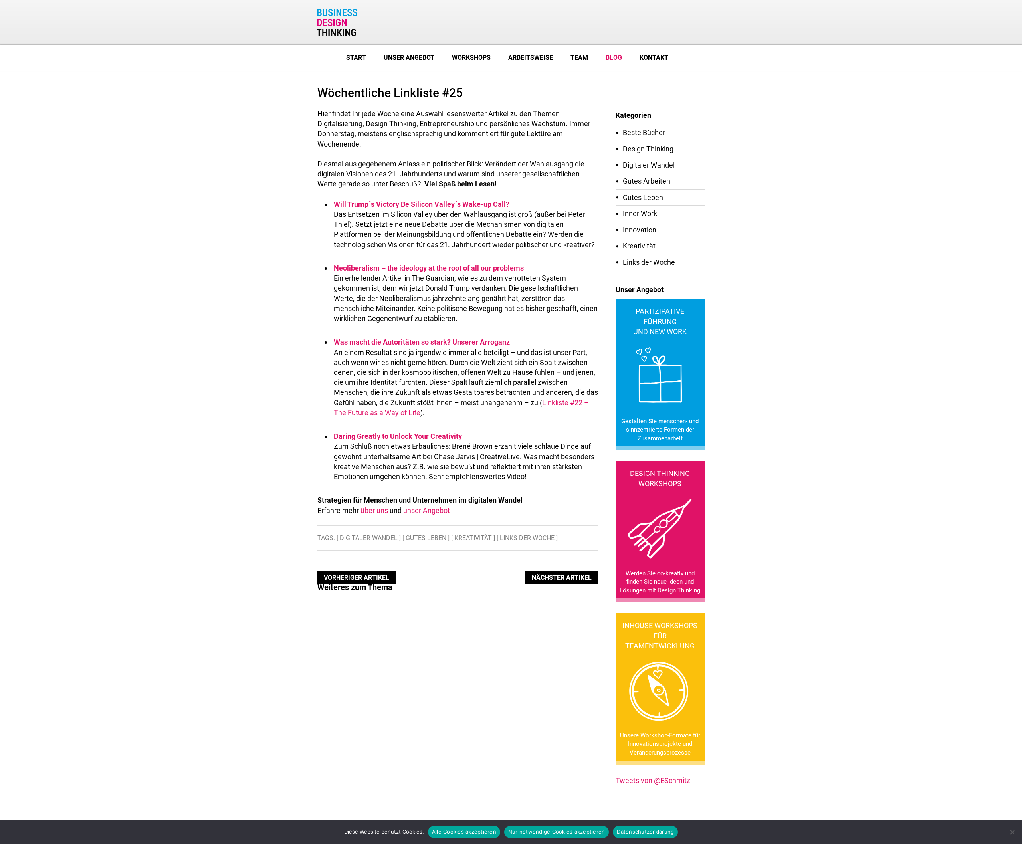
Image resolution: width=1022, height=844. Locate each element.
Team (579, 57)
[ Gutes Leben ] (426, 538)
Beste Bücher (644, 132)
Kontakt (654, 57)
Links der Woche (649, 262)
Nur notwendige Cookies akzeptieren (556, 831)
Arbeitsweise (530, 57)
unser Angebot (426, 510)
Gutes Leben (643, 197)
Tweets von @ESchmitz (653, 780)
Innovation (639, 230)
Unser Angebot (409, 57)
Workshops (471, 57)
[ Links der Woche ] (527, 538)
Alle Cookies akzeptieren (464, 831)
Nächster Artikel (562, 577)
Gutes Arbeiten (646, 181)
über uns (374, 510)
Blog (614, 57)
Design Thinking (648, 149)
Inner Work (640, 213)
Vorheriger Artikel (356, 577)
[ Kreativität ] (473, 538)
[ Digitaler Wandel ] (369, 538)
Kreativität (639, 246)
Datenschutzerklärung (645, 831)
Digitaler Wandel (649, 165)
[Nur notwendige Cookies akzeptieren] (1012, 832)
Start (356, 57)
